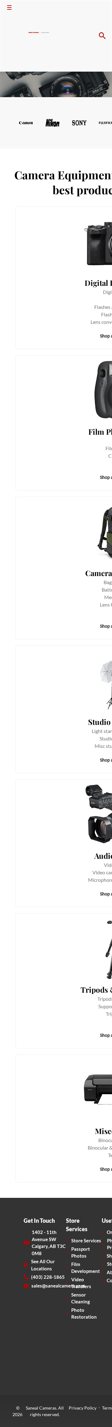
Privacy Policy (82, 1407)
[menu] (9, 7)
